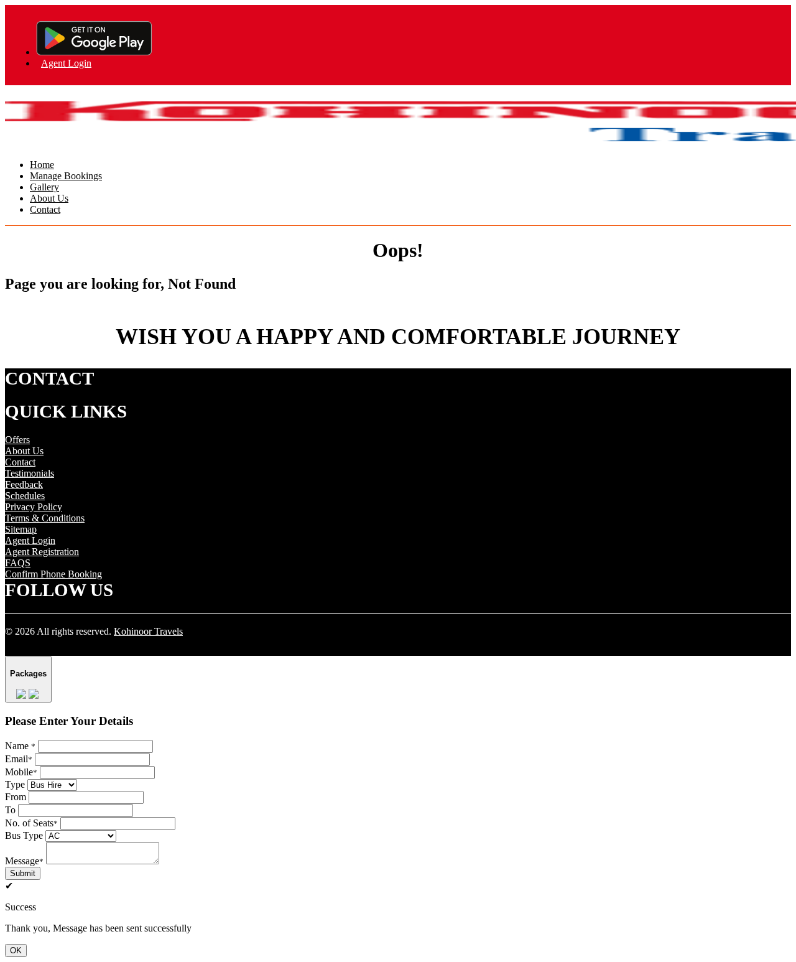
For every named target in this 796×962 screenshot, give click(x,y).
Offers (17, 439)
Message (24, 861)
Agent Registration (42, 551)
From (15, 797)
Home (42, 164)
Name (20, 745)
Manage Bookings (66, 175)
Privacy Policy (33, 507)
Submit (22, 873)
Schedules (25, 495)
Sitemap (21, 529)
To (10, 810)
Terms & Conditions (45, 518)
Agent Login (66, 63)
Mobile (21, 772)
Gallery (44, 187)
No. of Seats (31, 823)
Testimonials (29, 473)
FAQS (17, 563)
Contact (45, 209)
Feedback (24, 484)
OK (16, 950)
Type (15, 784)
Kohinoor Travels (148, 631)
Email (18, 759)
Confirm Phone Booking (53, 574)
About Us (49, 198)
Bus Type (24, 835)
